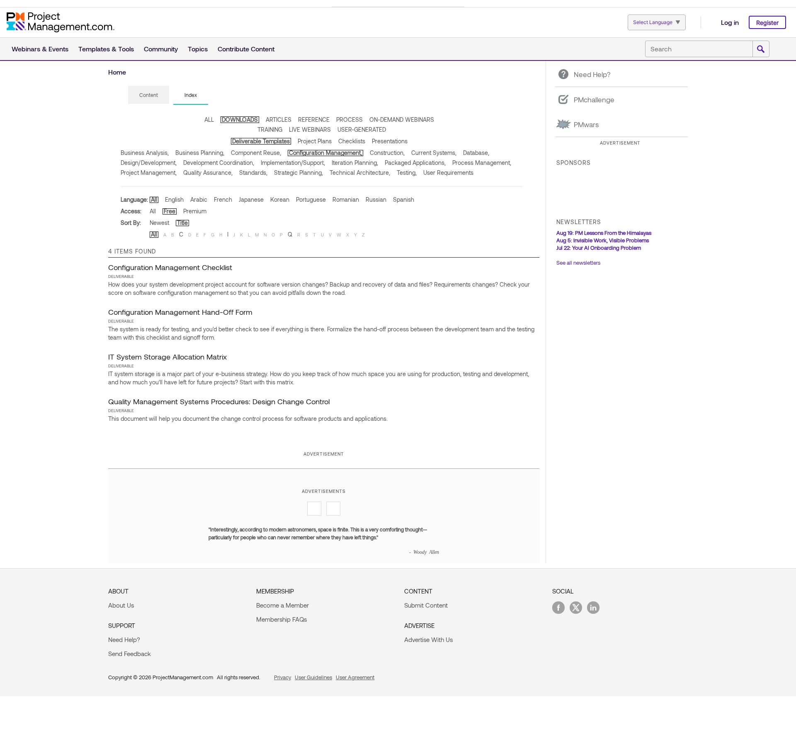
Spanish (403, 199)
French (223, 199)
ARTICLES (278, 119)
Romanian (345, 199)
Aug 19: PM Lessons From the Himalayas (603, 232)
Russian (376, 199)
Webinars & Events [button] (40, 49)
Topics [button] (198, 49)
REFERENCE (314, 119)
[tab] (148, 95)
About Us (121, 605)
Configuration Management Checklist (170, 267)
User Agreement (355, 677)
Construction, (387, 152)
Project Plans (315, 141)
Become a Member (282, 605)
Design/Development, (149, 162)
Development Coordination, (218, 162)
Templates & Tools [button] (106, 49)
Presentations (390, 141)
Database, (476, 152)
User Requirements (448, 172)
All (154, 199)
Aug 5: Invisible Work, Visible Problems (602, 240)
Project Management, (149, 172)
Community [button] (161, 49)
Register (767, 22)
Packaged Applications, (415, 162)
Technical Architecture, (360, 172)
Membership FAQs (281, 619)
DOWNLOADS (240, 119)
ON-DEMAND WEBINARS (401, 119)
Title (182, 222)
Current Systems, (433, 152)
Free (169, 211)
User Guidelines (313, 677)
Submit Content (426, 605)
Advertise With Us (428, 639)
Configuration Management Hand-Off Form (180, 311)
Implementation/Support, (293, 162)
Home (117, 72)
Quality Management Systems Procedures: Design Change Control (219, 401)
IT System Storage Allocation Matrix (167, 356)
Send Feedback (129, 653)
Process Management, (481, 162)
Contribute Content (246, 49)
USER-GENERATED (361, 129)
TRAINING (269, 129)
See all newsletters (578, 262)
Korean (279, 199)
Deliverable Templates (261, 141)
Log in (730, 22)
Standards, (253, 172)
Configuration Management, (325, 152)
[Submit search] (760, 49)
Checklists (351, 141)
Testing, (407, 172)
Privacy (282, 677)
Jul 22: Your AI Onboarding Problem (598, 247)
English (174, 199)
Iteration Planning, (355, 162)
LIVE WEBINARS (310, 129)
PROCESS (349, 119)
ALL (209, 119)
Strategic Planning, (298, 172)
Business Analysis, (145, 152)
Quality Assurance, (208, 172)
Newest (159, 222)
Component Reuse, (256, 152)
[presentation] (148, 94)
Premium (194, 211)
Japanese (251, 199)
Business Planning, (199, 152)
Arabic (198, 199)
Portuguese (311, 199)
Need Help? (124, 639)
